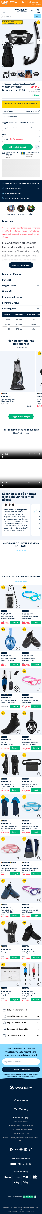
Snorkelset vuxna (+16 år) (27, 84)
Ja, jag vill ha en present (21, 1069)
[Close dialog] (36, 1155)
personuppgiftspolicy (29, 1076)
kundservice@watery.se (24, 1125)
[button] (2, 41)
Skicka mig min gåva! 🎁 (20, 1198)
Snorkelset (16, 84)
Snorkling (8, 84)
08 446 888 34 (22, 1121)
